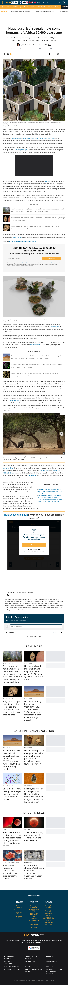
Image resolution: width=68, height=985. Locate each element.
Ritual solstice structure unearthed (45, 11)
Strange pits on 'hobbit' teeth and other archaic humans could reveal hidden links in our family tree (50, 491)
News (49, 45)
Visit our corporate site (37, 942)
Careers (49, 966)
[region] (34, 625)
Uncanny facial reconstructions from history (34, 926)
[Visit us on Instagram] (27, 2)
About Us (50, 956)
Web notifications (32, 966)
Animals (8, 7)
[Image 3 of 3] (61, 434)
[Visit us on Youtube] (30, 2)
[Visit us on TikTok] (35, 2)
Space (50, 7)
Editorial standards (12, 969)
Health (26, 7)
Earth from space (19, 910)
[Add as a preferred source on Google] (34, 948)
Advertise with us (11, 966)
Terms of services (26, 263)
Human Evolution (38, 26)
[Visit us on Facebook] (21, 2)
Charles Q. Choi (27, 45)
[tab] (11, 632)
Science (33, 7)
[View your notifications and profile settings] (60, 2)
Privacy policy (31, 961)
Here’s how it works (52, 48)
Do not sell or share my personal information (55, 972)
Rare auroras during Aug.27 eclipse (20, 11)
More (56, 7)
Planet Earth (42, 7)
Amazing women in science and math (34, 914)
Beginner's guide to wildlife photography (49, 911)
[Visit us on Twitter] (24, 2)
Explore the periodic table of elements (34, 920)
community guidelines (20, 620)
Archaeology (17, 7)
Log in (55, 617)
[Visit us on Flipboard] (32, 2)
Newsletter (61, 54)
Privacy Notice (54, 263)
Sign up (60, 617)
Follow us (53, 54)
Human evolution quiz (16, 515)
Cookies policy (52, 961)
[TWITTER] (8, 595)
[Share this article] (4, 54)
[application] (34, 165)
